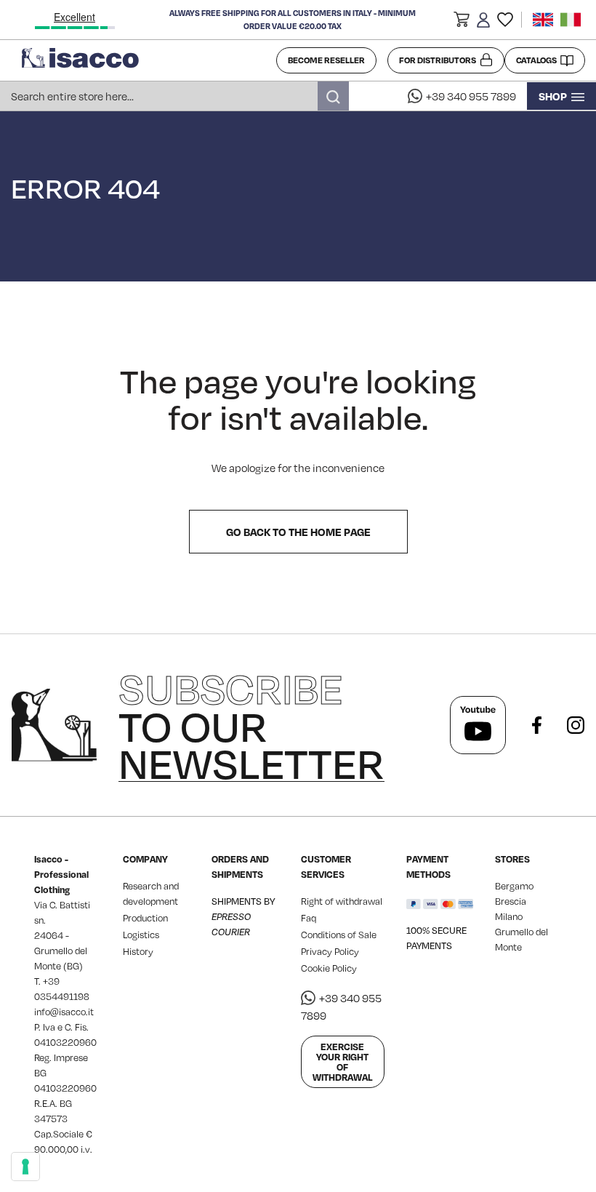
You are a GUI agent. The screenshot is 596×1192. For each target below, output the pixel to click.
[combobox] (174, 96)
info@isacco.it (64, 1011)
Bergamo (514, 886)
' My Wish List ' (505, 20)
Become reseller (326, 60)
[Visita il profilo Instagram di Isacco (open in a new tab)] (575, 725)
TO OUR (251, 725)
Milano (509, 916)
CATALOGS (536, 60)
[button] (462, 22)
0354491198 (61, 996)
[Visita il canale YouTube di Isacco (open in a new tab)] (478, 725)
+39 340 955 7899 (471, 96)
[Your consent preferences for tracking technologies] (25, 1166)
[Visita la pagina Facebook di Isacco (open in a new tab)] (536, 725)
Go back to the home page (298, 531)
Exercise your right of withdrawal (343, 1062)
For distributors (437, 60)
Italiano (570, 20)
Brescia (510, 901)
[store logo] (143, 60)
